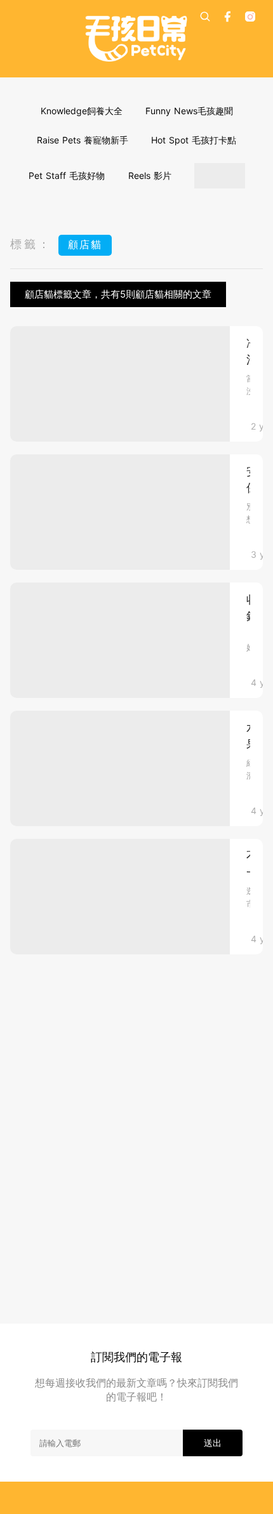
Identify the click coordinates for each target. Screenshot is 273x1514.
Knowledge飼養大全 (82, 110)
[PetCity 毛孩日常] (136, 39)
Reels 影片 (149, 175)
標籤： (31, 244)
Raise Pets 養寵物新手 (82, 140)
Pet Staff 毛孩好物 (67, 175)
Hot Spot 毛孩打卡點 (193, 140)
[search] (205, 16)
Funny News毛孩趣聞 (189, 110)
